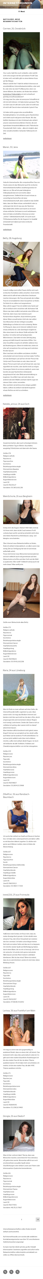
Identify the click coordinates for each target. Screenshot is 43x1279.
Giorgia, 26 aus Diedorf (14, 1116)
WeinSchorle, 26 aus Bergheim (17, 496)
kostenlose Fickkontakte (12, 94)
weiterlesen (7, 138)
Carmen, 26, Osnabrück (14, 28)
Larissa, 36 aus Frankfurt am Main (19, 1010)
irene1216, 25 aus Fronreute (16, 894)
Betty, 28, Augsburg (12, 238)
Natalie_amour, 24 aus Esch (16, 404)
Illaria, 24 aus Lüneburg (14, 670)
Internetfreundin (17, 3)
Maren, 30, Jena (10, 147)
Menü (23, 11)
